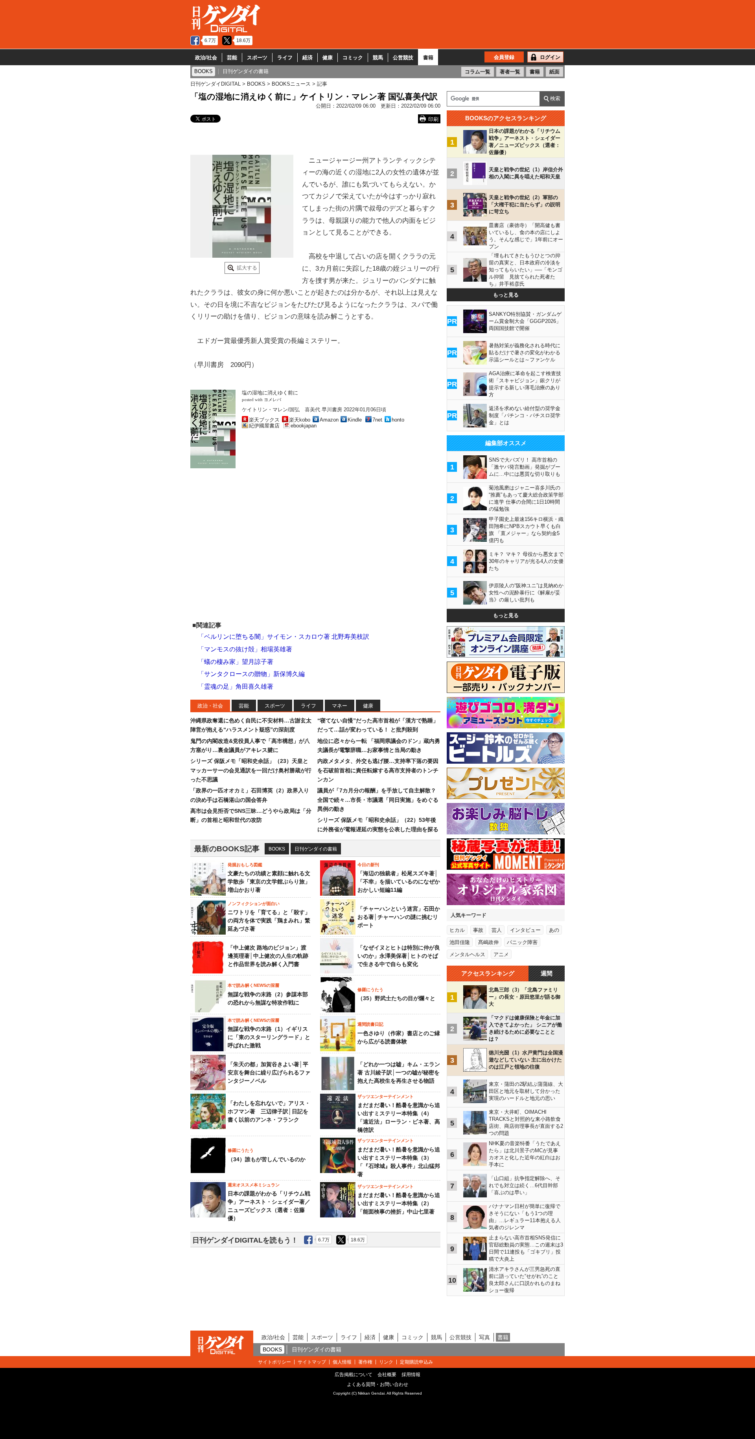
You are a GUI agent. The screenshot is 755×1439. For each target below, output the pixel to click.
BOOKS (277, 849)
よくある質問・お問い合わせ (377, 1384)
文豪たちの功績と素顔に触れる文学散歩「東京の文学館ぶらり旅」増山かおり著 (269, 881)
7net (377, 420)
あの (554, 930)
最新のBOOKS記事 (227, 849)
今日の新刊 (368, 864)
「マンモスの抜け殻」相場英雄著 (245, 649)
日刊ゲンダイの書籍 (316, 849)
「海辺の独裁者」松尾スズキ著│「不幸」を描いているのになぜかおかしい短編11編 (398, 881)
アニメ (501, 954)
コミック (353, 57)
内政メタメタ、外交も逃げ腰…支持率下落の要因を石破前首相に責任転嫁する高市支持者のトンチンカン (377, 770)
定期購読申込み (416, 1362)
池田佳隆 (459, 942)
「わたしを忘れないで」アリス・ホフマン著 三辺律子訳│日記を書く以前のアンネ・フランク (269, 1111)
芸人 (497, 930)
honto (398, 420)
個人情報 (342, 1362)
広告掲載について (353, 1374)
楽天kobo (299, 420)
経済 (307, 57)
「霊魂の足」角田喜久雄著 (235, 686)
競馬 (378, 57)
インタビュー (525, 930)
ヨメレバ (272, 400)
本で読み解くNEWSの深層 (253, 985)
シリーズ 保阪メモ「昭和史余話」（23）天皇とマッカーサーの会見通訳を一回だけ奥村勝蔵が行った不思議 (250, 770)
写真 (484, 1337)
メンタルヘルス (467, 954)
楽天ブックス (264, 420)
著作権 (365, 1362)
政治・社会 (210, 706)
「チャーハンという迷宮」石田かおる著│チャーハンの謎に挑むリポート (398, 917)
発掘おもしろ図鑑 (245, 864)
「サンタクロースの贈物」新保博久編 (251, 674)
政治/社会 (206, 57)
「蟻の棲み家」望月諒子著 (235, 661)
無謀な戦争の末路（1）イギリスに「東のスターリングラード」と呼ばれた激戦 (269, 1037)
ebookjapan (304, 426)
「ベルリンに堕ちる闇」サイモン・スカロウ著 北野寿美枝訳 (283, 636)
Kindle (355, 420)
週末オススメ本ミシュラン (254, 1184)
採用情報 (410, 1374)
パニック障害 (522, 942)
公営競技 (403, 57)
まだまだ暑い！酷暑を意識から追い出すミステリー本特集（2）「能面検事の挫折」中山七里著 (398, 1203)
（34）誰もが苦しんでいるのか (267, 1159)
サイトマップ (312, 1362)
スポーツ (257, 57)
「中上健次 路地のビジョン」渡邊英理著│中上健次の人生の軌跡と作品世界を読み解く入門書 (268, 955)
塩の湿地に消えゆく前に (270, 393)
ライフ (285, 57)
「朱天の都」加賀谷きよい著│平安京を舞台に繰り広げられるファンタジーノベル (269, 1072)
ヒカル (457, 930)
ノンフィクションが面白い (254, 903)
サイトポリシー (274, 1362)
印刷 (433, 119)
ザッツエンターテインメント (385, 1096)
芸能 (232, 57)
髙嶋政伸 (488, 942)
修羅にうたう (370, 989)
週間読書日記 (370, 1024)
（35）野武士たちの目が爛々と (396, 998)
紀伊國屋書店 (264, 426)
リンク (386, 1362)
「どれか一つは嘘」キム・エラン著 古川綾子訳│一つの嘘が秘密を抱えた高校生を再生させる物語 (398, 1072)
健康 (327, 57)
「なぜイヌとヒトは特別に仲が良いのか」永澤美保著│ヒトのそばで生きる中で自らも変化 (398, 955)
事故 (478, 930)
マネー (339, 706)
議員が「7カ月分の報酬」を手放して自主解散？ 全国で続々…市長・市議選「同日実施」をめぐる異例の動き (377, 799)
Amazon (329, 420)
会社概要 (387, 1374)
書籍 (428, 57)
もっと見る (506, 295)
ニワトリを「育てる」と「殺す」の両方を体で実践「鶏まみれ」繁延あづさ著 (269, 920)
